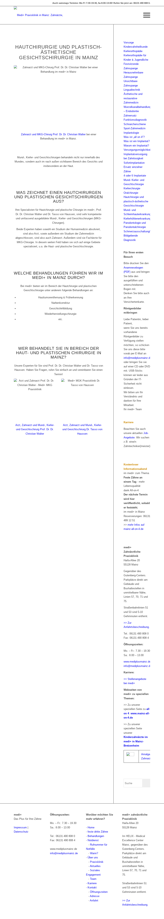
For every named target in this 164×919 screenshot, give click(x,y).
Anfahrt (94, 900)
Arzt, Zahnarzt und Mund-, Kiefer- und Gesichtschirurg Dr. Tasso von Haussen (82, 429)
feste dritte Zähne (98, 831)
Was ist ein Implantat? (137, 141)
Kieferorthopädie (133, 51)
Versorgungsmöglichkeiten (139, 149)
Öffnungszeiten (99, 891)
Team (93, 878)
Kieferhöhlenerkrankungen (139, 218)
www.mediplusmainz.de (137, 661)
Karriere (92, 883)
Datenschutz (21, 831)
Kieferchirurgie (132, 188)
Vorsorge (129, 42)
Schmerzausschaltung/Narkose (142, 231)
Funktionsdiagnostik (135, 119)
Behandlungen (96, 836)
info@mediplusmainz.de (137, 357)
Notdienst (93, 840)
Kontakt (92, 887)
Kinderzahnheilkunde (136, 46)
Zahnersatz (130, 115)
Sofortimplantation (134, 162)
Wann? (94, 853)
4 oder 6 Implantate (135, 175)
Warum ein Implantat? (136, 145)
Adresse (94, 896)
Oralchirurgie (131, 192)
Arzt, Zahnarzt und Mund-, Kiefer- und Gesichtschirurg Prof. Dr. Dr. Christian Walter (34, 429)
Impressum (20, 827)
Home (91, 827)
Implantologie (131, 132)
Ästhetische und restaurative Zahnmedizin (133, 98)
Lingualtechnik (132, 89)
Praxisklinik (96, 861)
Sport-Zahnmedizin (134, 128)
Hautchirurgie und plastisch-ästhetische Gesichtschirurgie (136, 201)
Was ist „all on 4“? (134, 136)
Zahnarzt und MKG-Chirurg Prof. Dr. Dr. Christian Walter (53, 134)
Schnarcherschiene (135, 124)
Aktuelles (95, 866)
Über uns (93, 857)
